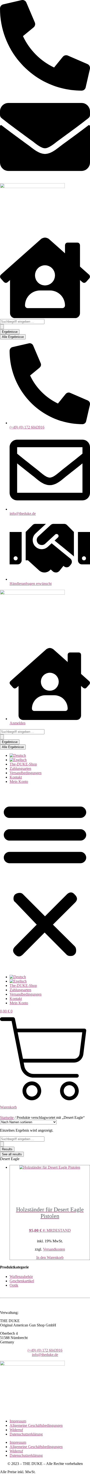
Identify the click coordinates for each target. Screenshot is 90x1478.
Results (7, 1149)
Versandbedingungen (26, 773)
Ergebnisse (10, 332)
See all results (12, 1154)
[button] (45, 879)
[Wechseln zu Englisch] (18, 760)
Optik (14, 1285)
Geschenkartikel (22, 1281)
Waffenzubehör (21, 1276)
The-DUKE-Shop (23, 764)
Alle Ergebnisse (13, 337)
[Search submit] (2, 326)
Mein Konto (19, 781)
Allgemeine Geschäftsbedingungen (36, 1425)
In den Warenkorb (50, 1257)
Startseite (7, 1117)
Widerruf (16, 1430)
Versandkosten (54, 1249)
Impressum (18, 1421)
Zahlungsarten (20, 768)
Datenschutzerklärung (26, 1434)
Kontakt (16, 777)
